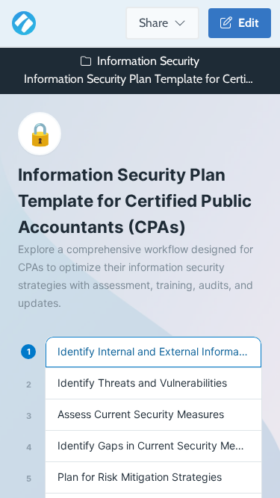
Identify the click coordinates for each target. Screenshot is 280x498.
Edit (245, 23)
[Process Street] (21, 23)
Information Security (148, 61)
